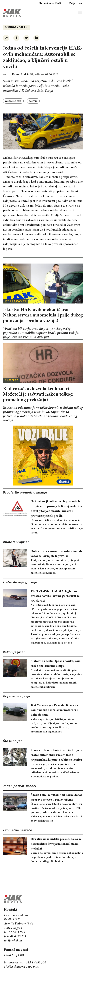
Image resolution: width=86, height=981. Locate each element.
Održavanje (16, 27)
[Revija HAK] (12, 13)
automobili (13, 101)
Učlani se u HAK (50, 3)
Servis (33, 101)
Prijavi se (75, 3)
